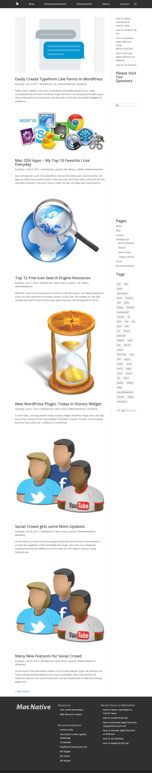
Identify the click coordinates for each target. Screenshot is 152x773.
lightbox (120, 340)
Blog (31, 4)
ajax (119, 284)
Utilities (80, 169)
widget (131, 397)
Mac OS (127, 345)
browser (129, 298)
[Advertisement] (125, 93)
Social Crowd (124, 252)
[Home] (17, 5)
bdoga (21, 84)
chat (119, 302)
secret (119, 368)
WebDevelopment (66, 84)
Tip (55, 84)
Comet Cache (66, 729)
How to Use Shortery (126, 65)
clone (126, 302)
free (126, 321)
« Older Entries (22, 691)
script (128, 364)
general (59, 169)
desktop (130, 307)
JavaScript (121, 335)
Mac (119, 345)
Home (119, 261)
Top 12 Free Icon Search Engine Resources (52, 277)
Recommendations (55, 4)
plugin (127, 359)
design (120, 307)
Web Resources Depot (71, 714)
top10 (126, 378)
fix (129, 317)
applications (122, 293)
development (46, 84)
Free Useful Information (71, 709)
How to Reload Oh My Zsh (116, 743)
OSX (119, 359)
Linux (130, 340)
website (120, 397)
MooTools (121, 354)
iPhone (127, 331)
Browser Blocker (126, 243)
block (119, 298)
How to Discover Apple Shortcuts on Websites (125, 57)
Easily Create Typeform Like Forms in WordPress (59, 79)
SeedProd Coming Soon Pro (73, 746)
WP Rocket (65, 760)
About (106, 4)
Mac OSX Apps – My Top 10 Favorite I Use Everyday (52, 162)
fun (133, 321)
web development (125, 392)
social (119, 373)
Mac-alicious (70, 169)
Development (84, 4)
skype (128, 368)
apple (119, 288)
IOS (118, 331)
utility (119, 387)
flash (119, 321)
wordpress (122, 401)
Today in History (126, 256)
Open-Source (60, 282)
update (120, 383)
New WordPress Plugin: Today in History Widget (58, 403)
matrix (119, 350)
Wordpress (81, 84)
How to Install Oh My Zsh (115, 717)
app (126, 284)
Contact (125, 4)
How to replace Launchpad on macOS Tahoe (123, 22)
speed (128, 373)
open (132, 354)
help (127, 326)
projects (72, 282)
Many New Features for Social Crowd (48, 656)
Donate (122, 247)
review (120, 364)
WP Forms (65, 756)
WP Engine (65, 751)
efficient (120, 317)
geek (119, 326)
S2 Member (65, 742)
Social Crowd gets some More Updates (50, 526)
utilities (130, 383)
